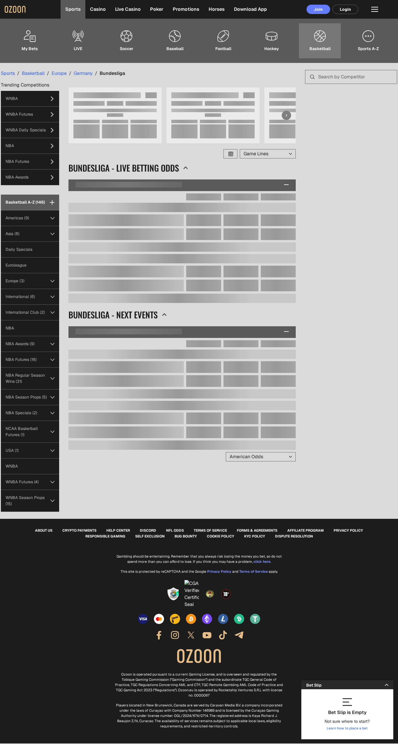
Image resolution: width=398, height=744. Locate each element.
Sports (73, 9)
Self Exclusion (150, 536)
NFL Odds (175, 530)
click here (261, 561)
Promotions (186, 9)
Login (345, 9)
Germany (83, 73)
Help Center (118, 530)
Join (318, 9)
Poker (156, 9)
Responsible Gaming (105, 536)
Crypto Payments (79, 530)
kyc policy (254, 536)
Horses (217, 9)
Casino (98, 9)
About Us (43, 530)
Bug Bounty (186, 536)
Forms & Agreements (257, 530)
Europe (59, 73)
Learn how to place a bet (347, 728)
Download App (250, 9)
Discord (148, 530)
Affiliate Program (305, 530)
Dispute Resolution (294, 536)
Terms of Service (210, 530)
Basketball (33, 73)
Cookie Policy (220, 536)
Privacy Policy (348, 530)
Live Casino (128, 9)
